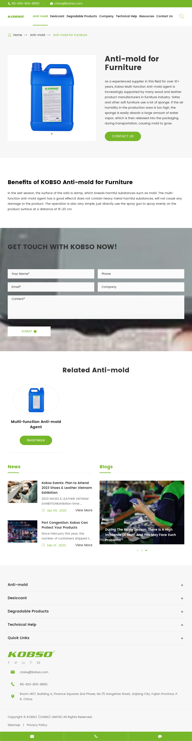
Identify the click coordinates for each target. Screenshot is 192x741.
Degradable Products (82, 16)
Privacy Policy (37, 725)
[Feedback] (160, 737)
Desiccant (57, 16)
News (14, 467)
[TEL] (96, 737)
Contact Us (164, 16)
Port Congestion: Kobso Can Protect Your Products (65, 525)
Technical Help (126, 16)
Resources (146, 16)
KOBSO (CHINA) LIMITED (45, 717)
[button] (137, 550)
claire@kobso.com (68, 3)
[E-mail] (32, 737)
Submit (29, 331)
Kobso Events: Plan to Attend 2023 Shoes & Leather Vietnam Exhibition (67, 488)
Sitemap (14, 725)
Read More (36, 440)
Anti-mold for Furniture (70, 35)
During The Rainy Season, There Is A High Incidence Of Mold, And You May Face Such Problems (140, 535)
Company (106, 16)
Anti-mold (40, 16)
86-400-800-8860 (25, 3)
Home (17, 35)
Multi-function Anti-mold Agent (36, 424)
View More (83, 510)
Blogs (106, 467)
